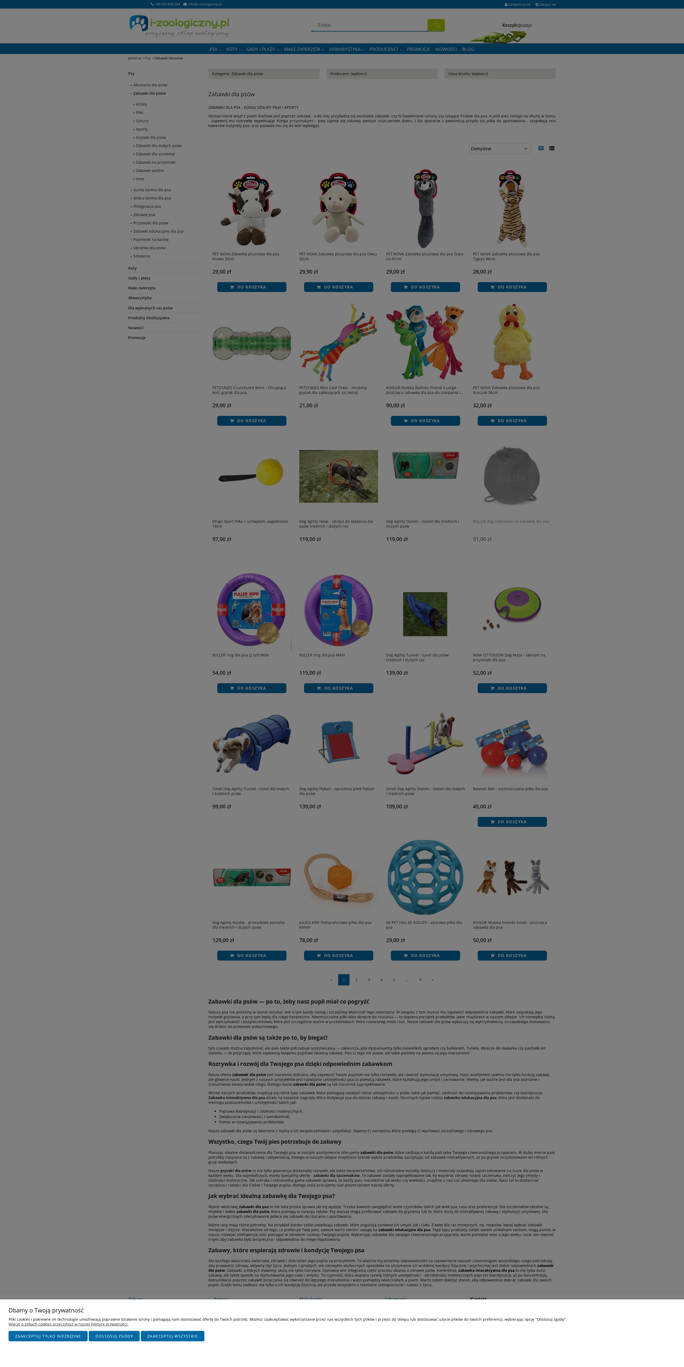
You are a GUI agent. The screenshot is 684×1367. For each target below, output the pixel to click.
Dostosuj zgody (114, 1336)
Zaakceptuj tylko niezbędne (48, 1336)
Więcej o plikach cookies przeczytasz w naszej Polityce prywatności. (69, 1324)
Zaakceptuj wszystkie (172, 1336)
